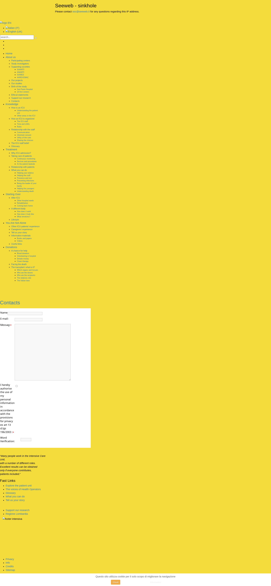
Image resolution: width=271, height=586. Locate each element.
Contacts (10, 302)
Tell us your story (15, 500)
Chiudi (115, 582)
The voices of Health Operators (23, 489)
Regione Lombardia (17, 513)
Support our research (17, 510)
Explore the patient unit (19, 485)
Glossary (11, 493)
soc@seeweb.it (81, 11)
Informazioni (155, 582)
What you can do (15, 496)
